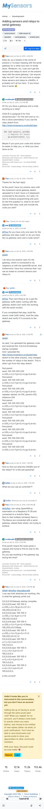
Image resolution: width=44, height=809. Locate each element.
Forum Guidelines (31, 794)
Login (17, 755)
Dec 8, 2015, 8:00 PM (24, 505)
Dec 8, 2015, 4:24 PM (18, 228)
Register (8, 755)
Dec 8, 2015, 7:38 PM (24, 463)
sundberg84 (10, 99)
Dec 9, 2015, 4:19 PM (24, 587)
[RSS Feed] (25, 40)
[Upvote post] (30, 92)
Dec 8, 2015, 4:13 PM (17, 102)
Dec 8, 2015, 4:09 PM (24, 56)
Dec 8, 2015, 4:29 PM (24, 251)
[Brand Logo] (17, 6)
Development (9, 30)
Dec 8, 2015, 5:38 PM (24, 334)
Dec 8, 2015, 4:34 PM (18, 295)
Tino (7, 56)
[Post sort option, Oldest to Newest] (5, 48)
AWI (6, 225)
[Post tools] (40, 92)
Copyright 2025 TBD (12, 794)
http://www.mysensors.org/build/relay (19, 125)
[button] (3, 805)
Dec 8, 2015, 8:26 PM (18, 542)
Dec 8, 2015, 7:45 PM (26, 483)
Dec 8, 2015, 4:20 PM (24, 179)
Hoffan (7, 483)
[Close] (39, 696)
